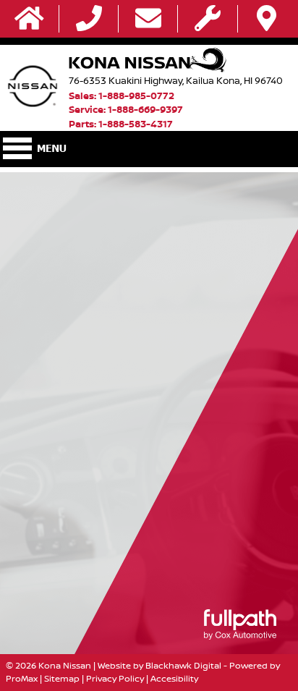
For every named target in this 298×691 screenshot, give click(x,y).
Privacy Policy (115, 678)
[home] (29, 19)
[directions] (266, 19)
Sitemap (62, 678)
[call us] (89, 19)
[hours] (208, 19)
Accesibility (174, 678)
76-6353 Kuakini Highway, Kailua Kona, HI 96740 (176, 80)
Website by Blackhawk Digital (159, 665)
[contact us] (148, 19)
